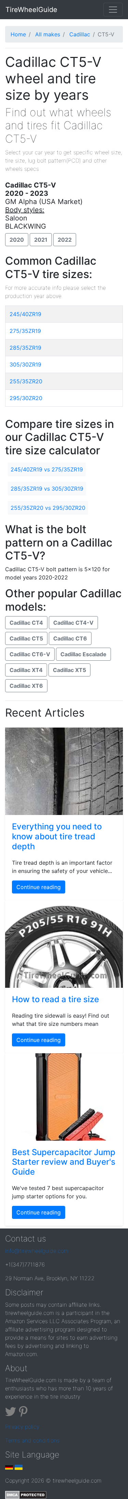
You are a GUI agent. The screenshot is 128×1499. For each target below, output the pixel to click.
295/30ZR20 (26, 398)
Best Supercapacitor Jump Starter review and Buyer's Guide (63, 1162)
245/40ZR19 (25, 314)
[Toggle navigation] (113, 9)
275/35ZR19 (25, 330)
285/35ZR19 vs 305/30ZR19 (47, 488)
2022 (65, 239)
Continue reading (38, 887)
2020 (17, 239)
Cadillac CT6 (70, 638)
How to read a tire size (55, 999)
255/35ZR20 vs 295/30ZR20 (48, 507)
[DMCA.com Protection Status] (25, 1494)
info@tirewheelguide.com (36, 1250)
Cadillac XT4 (26, 670)
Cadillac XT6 (26, 685)
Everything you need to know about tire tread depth (57, 836)
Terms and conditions (32, 1440)
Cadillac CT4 (26, 622)
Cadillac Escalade (83, 654)
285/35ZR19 (25, 347)
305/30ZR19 (25, 364)
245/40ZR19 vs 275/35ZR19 (47, 469)
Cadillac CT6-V (30, 654)
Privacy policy (22, 1426)
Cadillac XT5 (69, 670)
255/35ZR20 (26, 381)
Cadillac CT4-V (73, 622)
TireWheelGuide (31, 9)
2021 (40, 239)
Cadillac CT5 (26, 638)
